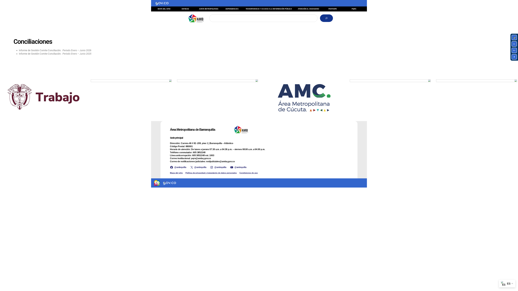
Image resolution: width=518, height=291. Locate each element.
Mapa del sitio (176, 173)
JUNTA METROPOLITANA (208, 9)
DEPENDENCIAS (232, 9)
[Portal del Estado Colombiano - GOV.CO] (162, 3)
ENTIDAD (185, 9)
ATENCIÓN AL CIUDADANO (308, 9)
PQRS (354, 9)
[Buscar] (326, 18)
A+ (514, 50)
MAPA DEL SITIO (164, 9)
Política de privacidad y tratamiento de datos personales (211, 173)
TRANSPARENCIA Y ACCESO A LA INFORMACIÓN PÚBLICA (269, 9)
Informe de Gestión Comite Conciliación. (55, 50)
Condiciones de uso (248, 173)
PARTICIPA (332, 9)
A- (514, 44)
